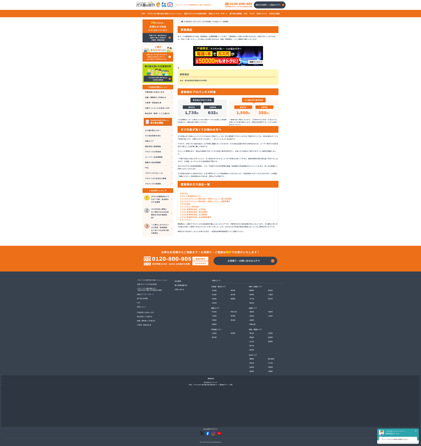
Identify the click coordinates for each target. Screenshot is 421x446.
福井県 (270, 299)
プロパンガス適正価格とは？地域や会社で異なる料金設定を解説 (149, 289)
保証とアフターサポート (145, 294)
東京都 (233, 316)
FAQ (147, 167)
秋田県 (214, 294)
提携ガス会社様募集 (153, 162)
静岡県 (252, 290)
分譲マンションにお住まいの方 (157, 108)
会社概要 (178, 281)
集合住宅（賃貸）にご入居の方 (157, 113)
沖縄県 (270, 371)
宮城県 (214, 299)
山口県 (252, 341)
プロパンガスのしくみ (154, 173)
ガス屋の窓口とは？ (153, 130)
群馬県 (214, 324)
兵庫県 (252, 320)
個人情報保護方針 (181, 285)
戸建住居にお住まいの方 (154, 92)
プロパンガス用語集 (153, 183)
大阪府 (270, 316)
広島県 (270, 333)
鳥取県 (252, 337)
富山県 (252, 303)
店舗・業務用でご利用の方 (155, 97)
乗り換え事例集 (142, 298)
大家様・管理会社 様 (153, 102)
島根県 (270, 337)
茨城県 (214, 320)
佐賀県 (252, 367)
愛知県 (270, 290)
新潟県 (214, 337)
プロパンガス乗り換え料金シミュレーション (152, 280)
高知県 (252, 350)
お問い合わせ (179, 289)
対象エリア (149, 141)
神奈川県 (234, 312)
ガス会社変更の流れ (153, 135)
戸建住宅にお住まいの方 (145, 312)
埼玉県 (214, 312)
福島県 (233, 299)
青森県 (233, 290)
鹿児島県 (271, 359)
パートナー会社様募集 (154, 157)
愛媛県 (270, 341)
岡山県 (252, 333)
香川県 (252, 346)
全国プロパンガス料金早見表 (147, 284)
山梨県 (214, 333)
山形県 (214, 303)
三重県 (270, 294)
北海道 (214, 290)
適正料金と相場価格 (153, 146)
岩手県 (233, 294)
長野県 (233, 333)
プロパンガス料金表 (153, 151)
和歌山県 (253, 324)
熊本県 (252, 363)
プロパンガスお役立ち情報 (155, 178)
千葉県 (214, 316)
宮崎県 (270, 367)
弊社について (141, 307)
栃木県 (233, 320)
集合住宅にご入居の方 (144, 316)
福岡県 (252, 359)
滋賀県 (252, 312)
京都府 (270, 312)
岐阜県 (252, 294)
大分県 (270, 363)
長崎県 (252, 371)
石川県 (252, 299)
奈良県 (252, 316)
